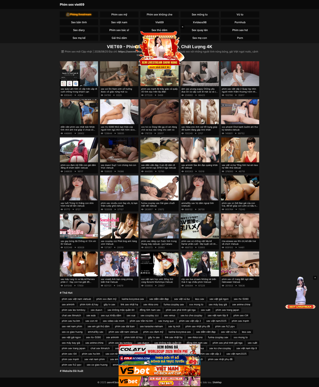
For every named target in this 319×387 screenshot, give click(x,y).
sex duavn (96, 309)
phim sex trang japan (227, 309)
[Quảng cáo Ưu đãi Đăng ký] (159, 360)
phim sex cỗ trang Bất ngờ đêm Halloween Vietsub (238, 280)
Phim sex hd (240, 30)
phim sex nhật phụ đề (197, 326)
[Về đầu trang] (312, 383)
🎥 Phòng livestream (78, 14)
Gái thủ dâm (119, 38)
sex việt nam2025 (216, 320)
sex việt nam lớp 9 (218, 315)
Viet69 (159, 22)
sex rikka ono (150, 304)
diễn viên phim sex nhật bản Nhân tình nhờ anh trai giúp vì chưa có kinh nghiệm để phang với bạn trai (78, 130)
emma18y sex (95, 331)
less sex (199, 299)
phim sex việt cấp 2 (190, 320)
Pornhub (240, 22)
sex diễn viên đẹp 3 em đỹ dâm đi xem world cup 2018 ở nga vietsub (158, 166)
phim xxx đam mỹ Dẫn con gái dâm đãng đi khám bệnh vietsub (78, 166)
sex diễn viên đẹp (159, 299)
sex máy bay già (218, 304)
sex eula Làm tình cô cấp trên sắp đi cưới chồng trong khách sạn (79, 90)
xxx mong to (196, 304)
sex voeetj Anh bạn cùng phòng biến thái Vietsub (117, 280)
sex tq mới (174, 326)
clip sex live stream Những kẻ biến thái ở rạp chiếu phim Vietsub (198, 280)
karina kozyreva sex (133, 299)
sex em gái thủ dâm (99, 326)
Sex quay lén (200, 30)
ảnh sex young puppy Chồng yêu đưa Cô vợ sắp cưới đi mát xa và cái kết (199, 92)
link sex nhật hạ (129, 304)
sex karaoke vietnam (151, 326)
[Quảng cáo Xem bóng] (159, 349)
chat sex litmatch (71, 315)
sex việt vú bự (182, 299)
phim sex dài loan (125, 326)
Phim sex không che (159, 14)
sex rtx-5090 (241, 299)
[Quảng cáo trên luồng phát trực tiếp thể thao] (159, 381)
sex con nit (91, 320)
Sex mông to (200, 14)
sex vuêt (205, 309)
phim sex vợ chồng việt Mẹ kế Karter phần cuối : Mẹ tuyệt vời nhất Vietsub (199, 244)
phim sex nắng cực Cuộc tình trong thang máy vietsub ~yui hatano (159, 242)
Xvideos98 (200, 22)
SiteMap (217, 382)
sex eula (91, 315)
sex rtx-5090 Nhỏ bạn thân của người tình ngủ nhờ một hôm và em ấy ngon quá (118, 130)
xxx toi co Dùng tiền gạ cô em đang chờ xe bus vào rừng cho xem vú (159, 128)
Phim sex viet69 (72, 4)
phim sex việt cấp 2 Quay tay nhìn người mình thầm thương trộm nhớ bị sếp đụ (239, 92)
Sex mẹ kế (79, 38)
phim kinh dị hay (89, 304)
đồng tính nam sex (150, 309)
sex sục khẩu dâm (111, 315)
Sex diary (79, 30)
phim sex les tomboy (73, 309)
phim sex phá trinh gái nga (181, 309)
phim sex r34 (240, 315)
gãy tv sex (109, 304)
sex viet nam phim (72, 326)
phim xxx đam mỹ (106, 299)
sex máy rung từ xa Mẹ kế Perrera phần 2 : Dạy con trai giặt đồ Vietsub (78, 282)
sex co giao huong (72, 331)
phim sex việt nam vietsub (76, 299)
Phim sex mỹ (119, 14)
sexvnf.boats (114, 382)
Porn (240, 38)
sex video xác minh (113, 320)
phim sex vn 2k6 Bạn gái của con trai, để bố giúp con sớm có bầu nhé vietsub (240, 206)
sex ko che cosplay (191, 315)
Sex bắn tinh (79, 22)
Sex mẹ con (199, 38)
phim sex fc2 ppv (225, 326)
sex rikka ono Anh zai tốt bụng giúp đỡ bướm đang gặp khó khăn (199, 128)
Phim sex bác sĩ (119, 30)
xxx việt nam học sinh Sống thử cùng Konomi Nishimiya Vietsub (157, 280)
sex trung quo (166, 320)
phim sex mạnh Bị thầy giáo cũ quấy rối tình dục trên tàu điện (159, 90)
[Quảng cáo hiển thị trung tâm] (159, 50)
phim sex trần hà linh (141, 320)
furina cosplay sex (174, 304)
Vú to (240, 14)
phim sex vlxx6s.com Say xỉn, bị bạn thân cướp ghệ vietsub (119, 204)
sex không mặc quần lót (120, 309)
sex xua (131, 315)
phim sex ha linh (71, 320)
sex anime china (241, 304)
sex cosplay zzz (150, 315)
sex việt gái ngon (219, 299)
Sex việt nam (119, 22)
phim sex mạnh (240, 320)
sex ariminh (68, 304)
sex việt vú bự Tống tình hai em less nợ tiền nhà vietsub (240, 166)
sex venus (169, 315)
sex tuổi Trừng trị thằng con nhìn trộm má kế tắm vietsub (77, 204)
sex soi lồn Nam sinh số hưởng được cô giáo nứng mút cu (116, 90)
